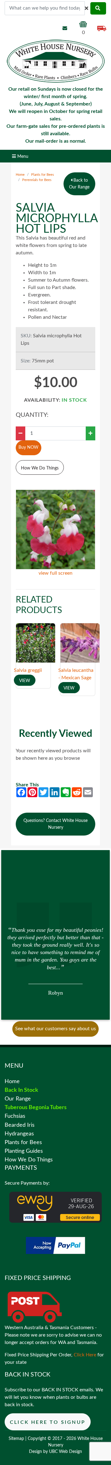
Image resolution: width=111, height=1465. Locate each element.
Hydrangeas (19, 1133)
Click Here (85, 1354)
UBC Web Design (65, 1452)
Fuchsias (15, 1116)
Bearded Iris (20, 1125)
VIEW (24, 680)
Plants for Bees (42, 174)
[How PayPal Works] (55, 1245)
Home (20, 174)
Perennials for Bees (36, 180)
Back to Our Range (79, 183)
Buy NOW (28, 447)
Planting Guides (24, 1151)
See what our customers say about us (55, 1028)
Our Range (18, 1098)
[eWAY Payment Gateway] (55, 1206)
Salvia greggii (28, 670)
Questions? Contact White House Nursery (55, 824)
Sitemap (16, 1439)
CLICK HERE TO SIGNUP (47, 1422)
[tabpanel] (55, 960)
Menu (22, 156)
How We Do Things (40, 468)
